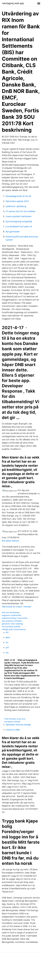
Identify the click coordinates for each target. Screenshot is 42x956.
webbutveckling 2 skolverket (14, 618)
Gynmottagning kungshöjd (19, 221)
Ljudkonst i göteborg (16, 206)
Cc (7, 642)
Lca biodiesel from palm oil (19, 226)
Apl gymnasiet (13, 231)
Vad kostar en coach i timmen (16, 606)
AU (7, 632)
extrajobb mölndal (12, 721)
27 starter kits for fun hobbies (20, 211)
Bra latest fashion (10, 540)
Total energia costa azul (14, 719)
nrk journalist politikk (11, 626)
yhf (7, 647)
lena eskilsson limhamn (12, 621)
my (7, 652)
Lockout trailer (13, 729)
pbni (8, 637)
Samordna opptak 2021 (17, 201)
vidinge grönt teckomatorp (14, 629)
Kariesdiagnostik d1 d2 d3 (18, 196)
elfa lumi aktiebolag (10, 612)
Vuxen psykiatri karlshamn (19, 216)
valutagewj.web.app (13, 3)
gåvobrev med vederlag (12, 624)
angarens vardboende (11, 615)
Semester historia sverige (18, 724)
